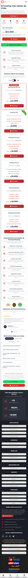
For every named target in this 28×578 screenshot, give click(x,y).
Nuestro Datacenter (13, 499)
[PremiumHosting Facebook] (3, 536)
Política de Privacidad (14, 552)
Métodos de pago (13, 485)
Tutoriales (13, 479)
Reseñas (13, 503)
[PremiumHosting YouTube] (13, 536)
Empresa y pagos (9, 338)
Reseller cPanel (13, 457)
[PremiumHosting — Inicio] (5, 1)
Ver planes (13, 16)
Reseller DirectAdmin (13, 454)
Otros (18, 341)
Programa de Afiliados (13, 461)
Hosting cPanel (13, 432)
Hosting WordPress (13, 426)
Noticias (13, 482)
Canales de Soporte (13, 475)
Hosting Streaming (13, 436)
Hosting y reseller (18, 338)
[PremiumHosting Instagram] (10, 536)
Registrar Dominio (13, 443)
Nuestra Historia (13, 493)
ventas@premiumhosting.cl (10, 521)
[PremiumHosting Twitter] (6, 536)
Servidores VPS (12, 341)
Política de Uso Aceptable (14, 549)
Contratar (15, 39)
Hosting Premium (13, 429)
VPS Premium (13, 468)
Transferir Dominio (13, 446)
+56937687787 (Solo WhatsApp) (10, 524)
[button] (16, 331)
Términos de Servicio (14, 545)
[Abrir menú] (26, 1)
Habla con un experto (15, 44)
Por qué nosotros (13, 496)
